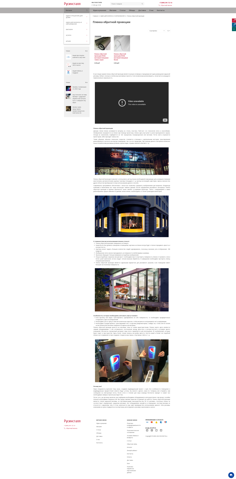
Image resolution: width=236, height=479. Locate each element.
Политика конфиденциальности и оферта (133, 425)
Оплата (129, 457)
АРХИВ (68, 41)
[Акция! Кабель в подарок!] (68, 72)
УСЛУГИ (68, 35)
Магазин (113, 10)
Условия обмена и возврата (132, 436)
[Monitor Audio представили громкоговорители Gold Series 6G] (68, 108)
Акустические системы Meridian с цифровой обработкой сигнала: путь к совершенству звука (80, 98)
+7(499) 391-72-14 (165, 3)
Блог (128, 463)
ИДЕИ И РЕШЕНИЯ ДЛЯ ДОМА (74, 16)
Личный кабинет (132, 450)
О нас (151, 10)
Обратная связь (132, 444)
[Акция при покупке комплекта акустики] (68, 57)
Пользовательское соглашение (133, 431)
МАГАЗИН (69, 29)
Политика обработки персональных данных (131, 469)
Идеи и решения (99, 10)
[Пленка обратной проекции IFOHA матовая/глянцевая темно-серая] (102, 43)
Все (86, 51)
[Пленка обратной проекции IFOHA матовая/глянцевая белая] (122, 43)
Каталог (129, 447)
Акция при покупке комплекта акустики (79, 56)
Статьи (122, 10)
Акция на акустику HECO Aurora (78, 64)
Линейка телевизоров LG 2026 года (79, 88)
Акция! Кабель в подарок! (78, 72)
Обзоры (132, 10)
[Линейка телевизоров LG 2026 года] (68, 88)
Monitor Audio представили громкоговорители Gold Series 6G (78, 110)
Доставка (142, 10)
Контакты (161, 10)
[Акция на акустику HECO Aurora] (68, 64)
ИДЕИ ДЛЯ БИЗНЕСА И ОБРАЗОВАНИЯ (74, 23)
